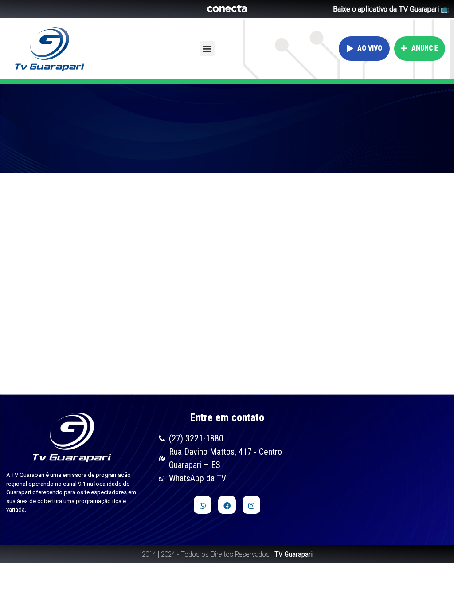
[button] (207, 48)
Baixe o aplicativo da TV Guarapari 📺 (391, 9)
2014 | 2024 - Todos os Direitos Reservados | (227, 554)
